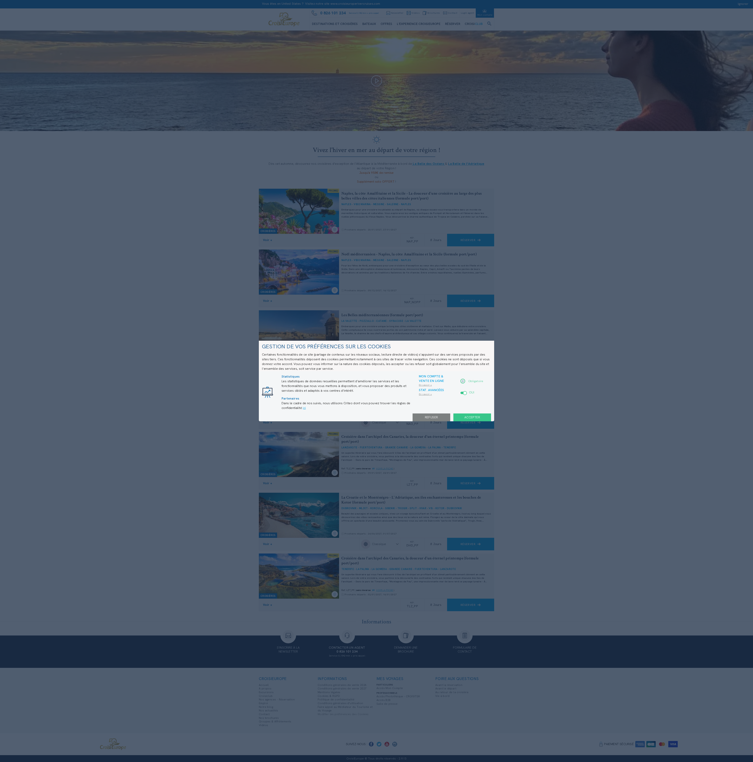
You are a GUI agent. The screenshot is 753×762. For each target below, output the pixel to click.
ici (304, 408)
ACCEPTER (472, 417)
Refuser (431, 417)
